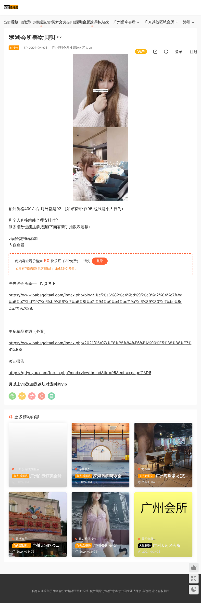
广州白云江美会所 (37, 475)
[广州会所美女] (101, 512)
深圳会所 (84, 469)
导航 (14, 22)
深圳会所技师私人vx (92, 22)
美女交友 (58, 22)
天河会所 (21, 538)
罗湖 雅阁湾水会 (99, 475)
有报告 (41, 22)
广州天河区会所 (159, 545)
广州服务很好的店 (27, 469)
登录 (99, 261)
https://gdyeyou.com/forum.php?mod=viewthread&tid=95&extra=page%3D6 (80, 372)
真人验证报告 (87, 538)
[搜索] (166, 51)
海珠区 (145, 469)
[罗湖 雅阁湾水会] (101, 443)
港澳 (186, 22)
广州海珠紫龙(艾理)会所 (161, 475)
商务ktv (55, 36)
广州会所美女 (96, 545)
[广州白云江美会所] (38, 443)
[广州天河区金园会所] (38, 512)
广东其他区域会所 (159, 22)
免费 (27, 22)
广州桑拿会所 (124, 22)
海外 (14, 36)
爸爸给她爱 (11, 7)
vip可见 (33, 36)
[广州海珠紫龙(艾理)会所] (163, 443)
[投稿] (155, 51)
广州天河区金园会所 (36, 545)
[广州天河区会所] (163, 512)
